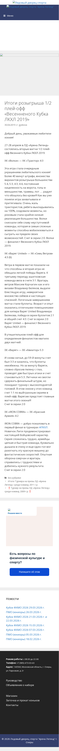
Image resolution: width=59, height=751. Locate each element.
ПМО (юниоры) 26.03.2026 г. (24, 612)
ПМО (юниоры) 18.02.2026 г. (24, 639)
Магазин (11, 695)
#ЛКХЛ (43, 427)
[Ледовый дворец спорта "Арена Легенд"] (30, 6)
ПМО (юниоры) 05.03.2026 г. (24, 634)
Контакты (12, 705)
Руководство (14, 680)
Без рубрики (14, 477)
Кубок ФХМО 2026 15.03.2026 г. (25, 625)
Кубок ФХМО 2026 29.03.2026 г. (25, 607)
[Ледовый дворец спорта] (29, 2)
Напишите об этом (29, 572)
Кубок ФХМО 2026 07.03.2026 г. (25, 630)
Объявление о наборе (20, 685)
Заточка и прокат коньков (23, 700)
